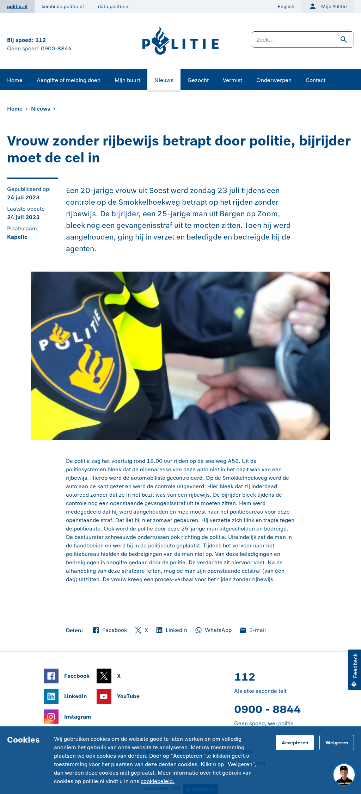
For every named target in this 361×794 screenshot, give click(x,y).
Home (15, 80)
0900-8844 (56, 48)
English (286, 7)
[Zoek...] (303, 43)
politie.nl (17, 7)
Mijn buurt (127, 80)
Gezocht (198, 80)
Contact (315, 80)
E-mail (252, 630)
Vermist (232, 80)
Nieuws (163, 80)
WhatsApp (213, 630)
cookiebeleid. (158, 781)
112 (40, 40)
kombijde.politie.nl (63, 7)
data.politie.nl (114, 7)
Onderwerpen (274, 80)
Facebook (109, 630)
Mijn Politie (334, 7)
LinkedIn (171, 630)
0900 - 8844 (267, 709)
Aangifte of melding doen (68, 80)
